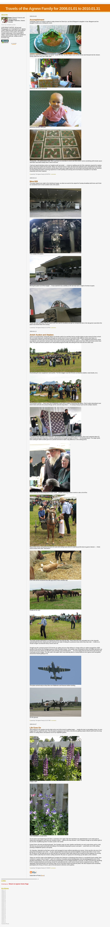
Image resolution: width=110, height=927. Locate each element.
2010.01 (4, 922)
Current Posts (5, 923)
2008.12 (4, 905)
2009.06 (4, 913)
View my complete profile (8, 24)
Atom (42, 875)
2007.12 (4, 890)
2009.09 (4, 917)
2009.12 (4, 921)
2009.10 (4, 918)
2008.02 (4, 892)
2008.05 (4, 896)
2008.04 (4, 895)
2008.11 (4, 904)
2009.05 (4, 912)
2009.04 (4, 910)
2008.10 (4, 903)
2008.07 (4, 899)
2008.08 (4, 900)
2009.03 (4, 909)
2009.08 (4, 916)
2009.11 (4, 919)
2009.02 (4, 908)
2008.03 (4, 894)
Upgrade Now (14, 44)
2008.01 (4, 891)
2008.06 (4, 898)
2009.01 (4, 907)
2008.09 (4, 901)
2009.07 (4, 914)
